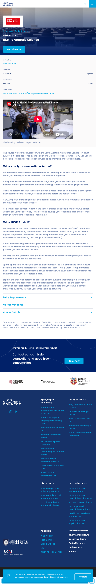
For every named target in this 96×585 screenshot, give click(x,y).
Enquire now (14, 49)
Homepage (8, 31)
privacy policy (63, 577)
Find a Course (21, 31)
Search (85, 4)
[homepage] (7, 4)
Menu (92, 4)
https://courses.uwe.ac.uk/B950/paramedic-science (27, 93)
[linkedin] (16, 412)
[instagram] (11, 412)
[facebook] (5, 412)
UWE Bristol (8, 63)
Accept (83, 576)
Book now (74, 360)
